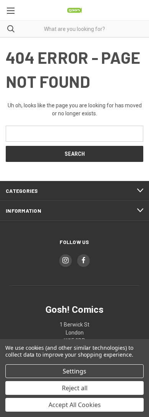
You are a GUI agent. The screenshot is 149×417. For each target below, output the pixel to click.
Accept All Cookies (75, 405)
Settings (74, 371)
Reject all (74, 388)
